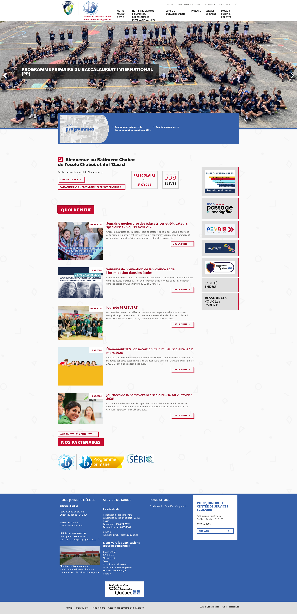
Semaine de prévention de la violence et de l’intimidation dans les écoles (140, 271)
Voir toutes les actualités (76, 434)
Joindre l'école (69, 179)
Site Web (204, 531)
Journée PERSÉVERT (122, 307)
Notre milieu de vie (121, 13)
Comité (211, 285)
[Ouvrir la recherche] (236, 4)
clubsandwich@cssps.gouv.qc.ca (121, 534)
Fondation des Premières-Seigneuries (169, 506)
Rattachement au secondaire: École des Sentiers (89, 187)
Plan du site (210, 4)
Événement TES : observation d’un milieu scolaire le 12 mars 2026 (149, 351)
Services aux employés (114, 570)
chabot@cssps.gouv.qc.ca (83, 539)
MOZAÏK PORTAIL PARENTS (226, 13)
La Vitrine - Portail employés (117, 567)
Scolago (107, 561)
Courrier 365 (109, 551)
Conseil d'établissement (175, 12)
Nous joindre (225, 4)
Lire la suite (179, 243)
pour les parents (216, 301)
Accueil (170, 4)
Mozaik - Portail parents (115, 564)
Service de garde (211, 12)
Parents (196, 10)
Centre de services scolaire (189, 4)
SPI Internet (109, 558)
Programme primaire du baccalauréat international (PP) (133, 129)
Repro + (107, 573)
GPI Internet (109, 555)
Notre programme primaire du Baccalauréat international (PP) (143, 15)
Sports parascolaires (167, 127)
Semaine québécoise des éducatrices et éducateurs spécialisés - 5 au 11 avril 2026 (147, 225)
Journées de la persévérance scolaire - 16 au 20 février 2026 (149, 397)
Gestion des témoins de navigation (126, 607)
